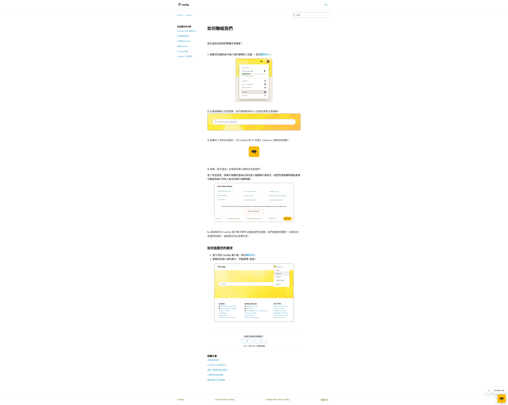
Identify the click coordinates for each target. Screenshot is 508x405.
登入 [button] (326, 4)
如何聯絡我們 (183, 35)
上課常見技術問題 (215, 374)
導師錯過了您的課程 (216, 379)
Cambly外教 (182, 51)
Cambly (180, 15)
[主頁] (183, 4)
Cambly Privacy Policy (225, 399)
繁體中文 (325, 400)
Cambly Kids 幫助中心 (187, 30)
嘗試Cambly (182, 46)
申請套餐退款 (213, 359)
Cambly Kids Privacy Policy (278, 399)
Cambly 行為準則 (184, 56)
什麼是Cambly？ (184, 41)
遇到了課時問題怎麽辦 (217, 369)
